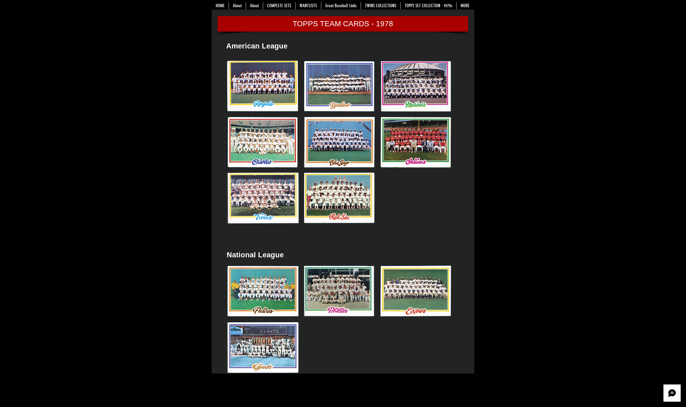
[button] (343, 24)
